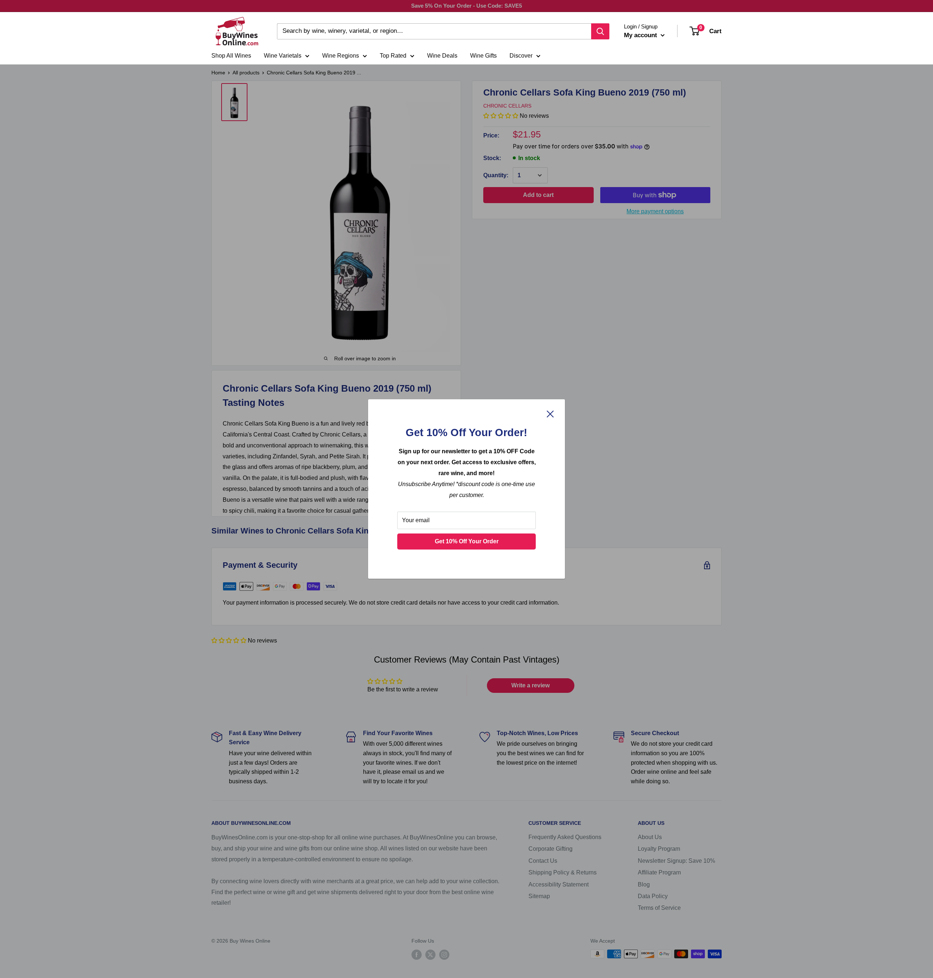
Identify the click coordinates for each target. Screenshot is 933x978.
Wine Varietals (282, 56)
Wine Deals (442, 56)
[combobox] (434, 31)
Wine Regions (340, 56)
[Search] (600, 31)
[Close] (550, 413)
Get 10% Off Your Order (467, 541)
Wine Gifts (483, 56)
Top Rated (393, 56)
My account (641, 35)
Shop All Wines (231, 56)
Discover (521, 56)
